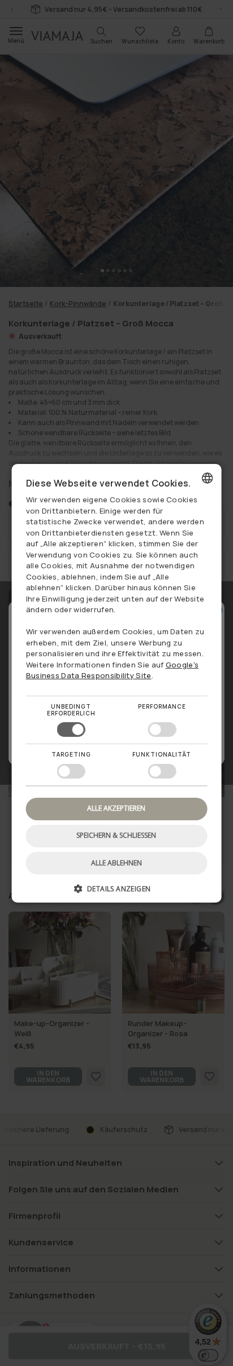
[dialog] (117, 682)
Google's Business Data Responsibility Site (112, 670)
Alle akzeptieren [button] (116, 808)
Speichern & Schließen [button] (116, 835)
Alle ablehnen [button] (116, 863)
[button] (117, 893)
